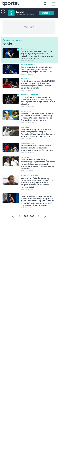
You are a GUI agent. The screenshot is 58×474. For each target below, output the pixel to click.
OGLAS (29, 27)
